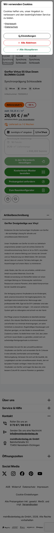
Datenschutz (11, 26)
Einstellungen (28, 35)
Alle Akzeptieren (29, 49)
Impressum (10, 23)
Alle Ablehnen (28, 42)
